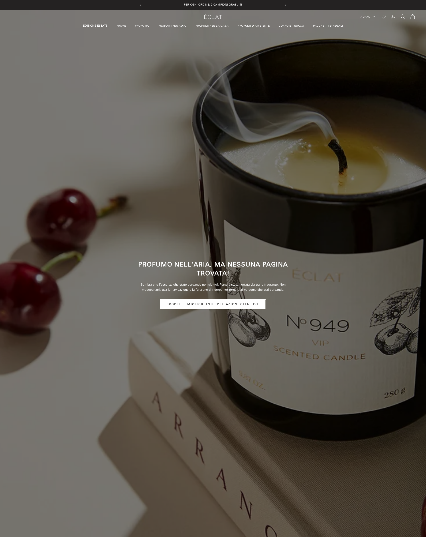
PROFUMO (142, 25)
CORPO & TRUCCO (291, 25)
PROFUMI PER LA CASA (212, 25)
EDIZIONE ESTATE (95, 25)
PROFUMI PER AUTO (172, 25)
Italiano (365, 16)
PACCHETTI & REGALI (328, 25)
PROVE (121, 25)
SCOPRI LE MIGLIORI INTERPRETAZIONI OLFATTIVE (213, 304)
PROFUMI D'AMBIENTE (254, 25)
